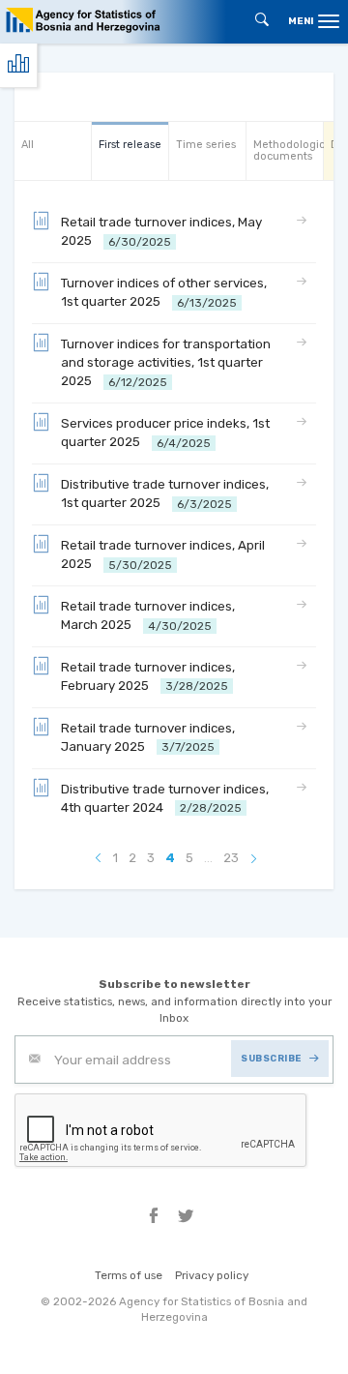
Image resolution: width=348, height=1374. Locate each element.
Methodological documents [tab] (288, 150)
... (208, 858)
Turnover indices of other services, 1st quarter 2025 (164, 293)
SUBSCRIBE (271, 1058)
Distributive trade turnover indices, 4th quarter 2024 (165, 799)
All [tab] (27, 144)
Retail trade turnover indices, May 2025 (161, 232)
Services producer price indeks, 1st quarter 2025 (165, 433)
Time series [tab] (206, 144)
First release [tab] (130, 144)
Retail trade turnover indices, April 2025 (163, 555)
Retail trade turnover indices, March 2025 (148, 616)
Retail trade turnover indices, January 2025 (148, 738)
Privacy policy (211, 1275)
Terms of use (128, 1275)
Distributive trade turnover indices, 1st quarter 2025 (165, 494)
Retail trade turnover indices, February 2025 (148, 677)
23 (231, 858)
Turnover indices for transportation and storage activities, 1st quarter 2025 (166, 363)
